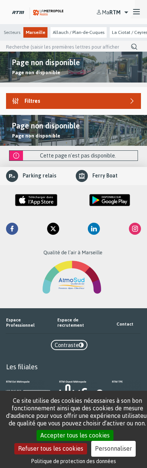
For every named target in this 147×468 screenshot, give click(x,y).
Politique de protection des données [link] (73, 461)
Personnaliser (113, 448)
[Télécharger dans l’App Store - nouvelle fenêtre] (36, 200)
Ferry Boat (105, 175)
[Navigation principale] (136, 12)
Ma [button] (111, 12)
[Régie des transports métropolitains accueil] (18, 12)
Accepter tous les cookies (75, 435)
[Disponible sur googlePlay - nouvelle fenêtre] (110, 200)
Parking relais (40, 175)
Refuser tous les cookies (50, 448)
